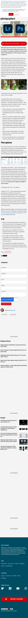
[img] (21, 43)
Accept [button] (11, 14)
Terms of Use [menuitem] (11, 563)
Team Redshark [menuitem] (9, 565)
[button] (3, 43)
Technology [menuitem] (3, 578)
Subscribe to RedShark (16, 599)
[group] (14, 44)
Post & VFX (7, 252)
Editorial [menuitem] (16, 563)
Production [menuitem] (8, 575)
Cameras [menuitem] (3, 575)
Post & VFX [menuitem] (14, 575)
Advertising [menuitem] (21, 563)
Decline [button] (16, 14)
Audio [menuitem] (19, 575)
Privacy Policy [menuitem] (4, 563)
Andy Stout (12, 310)
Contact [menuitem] (2, 565)
